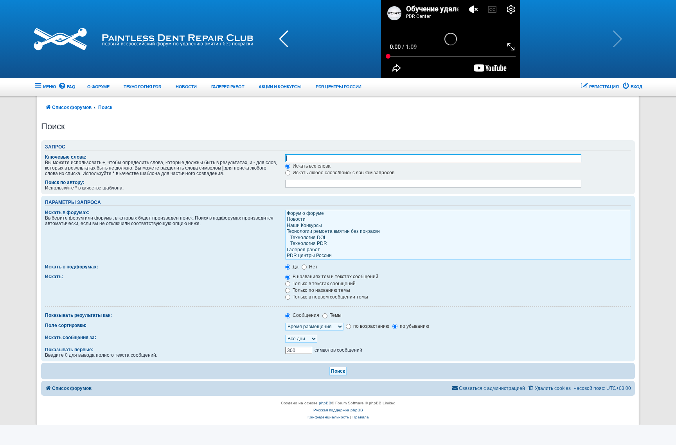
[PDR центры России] (458, 256)
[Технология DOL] (458, 238)
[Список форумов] (143, 39)
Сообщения (305, 315)
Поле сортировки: (65, 325)
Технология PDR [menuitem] (142, 86)
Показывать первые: (69, 349)
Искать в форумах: (67, 212)
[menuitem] (67, 87)
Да (294, 267)
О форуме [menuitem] (98, 86)
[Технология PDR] (458, 244)
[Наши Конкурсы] (458, 226)
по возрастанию (370, 326)
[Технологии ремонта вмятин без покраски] (458, 232)
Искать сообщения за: (70, 337)
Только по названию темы (320, 290)
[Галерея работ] (458, 250)
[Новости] (458, 219)
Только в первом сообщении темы (329, 297)
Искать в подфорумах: (71, 267)
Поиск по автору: (64, 182)
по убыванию (414, 326)
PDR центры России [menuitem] (338, 86)
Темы (335, 315)
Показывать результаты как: (78, 315)
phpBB (325, 403)
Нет (313, 267)
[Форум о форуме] (458, 214)
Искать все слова (311, 166)
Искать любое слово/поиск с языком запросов (342, 172)
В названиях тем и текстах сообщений (334, 276)
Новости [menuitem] (186, 86)
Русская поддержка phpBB (338, 410)
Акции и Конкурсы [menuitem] (280, 86)
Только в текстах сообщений (323, 283)
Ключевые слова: (65, 157)
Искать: (54, 276)
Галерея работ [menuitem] (228, 86)
